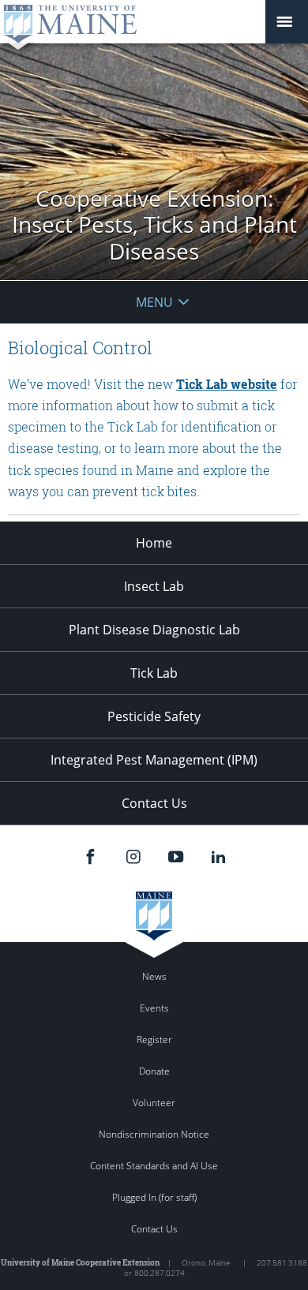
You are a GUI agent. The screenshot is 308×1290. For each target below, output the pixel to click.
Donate (154, 1071)
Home (154, 543)
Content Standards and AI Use (154, 1165)
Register (154, 1039)
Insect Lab (154, 586)
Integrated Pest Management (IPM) (154, 759)
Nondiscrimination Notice (154, 1134)
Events (154, 1008)
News (154, 976)
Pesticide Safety (154, 716)
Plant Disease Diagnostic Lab (154, 629)
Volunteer (154, 1102)
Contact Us (154, 803)
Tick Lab (154, 673)
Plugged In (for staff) (154, 1197)
